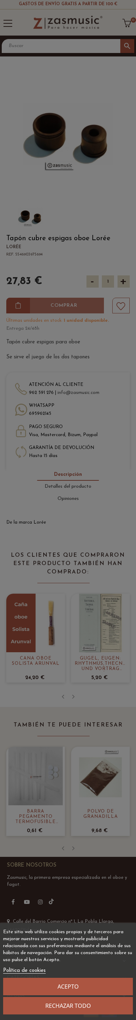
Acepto (68, 986)
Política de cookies (24, 970)
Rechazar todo (68, 1006)
